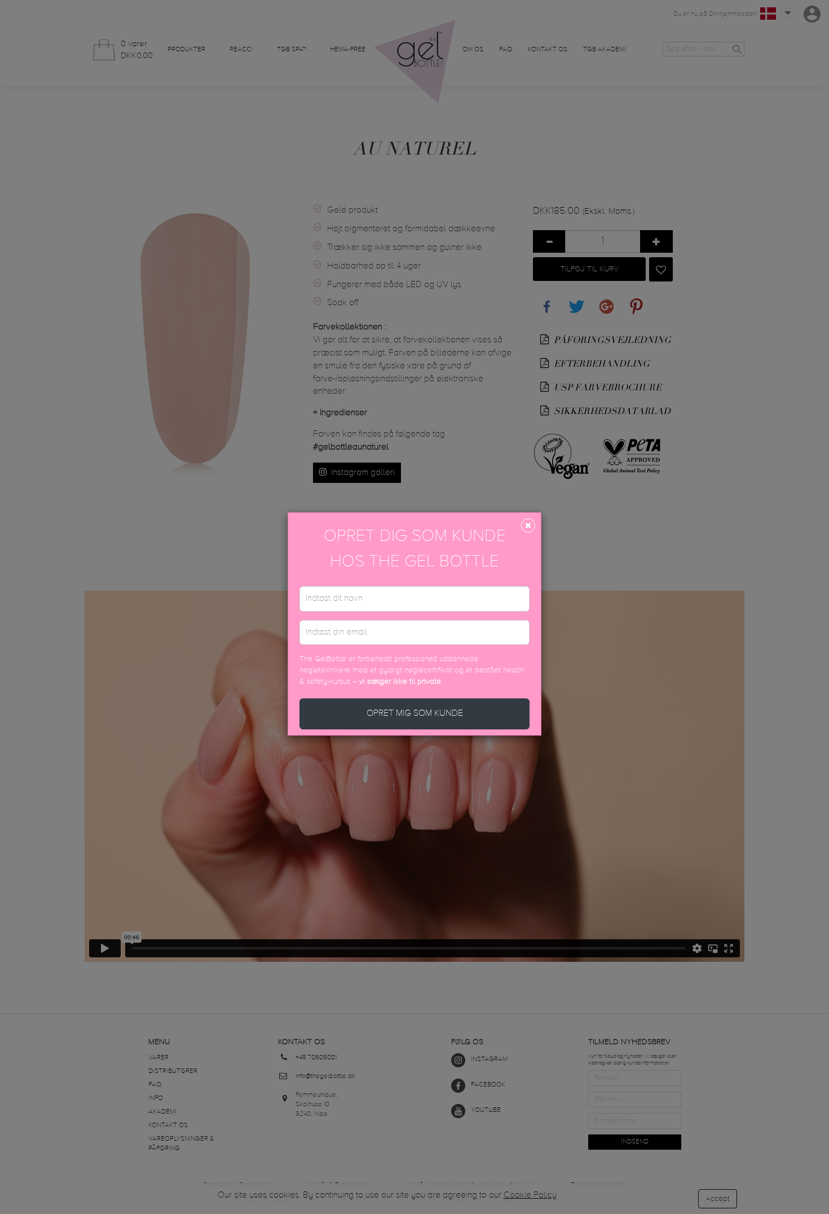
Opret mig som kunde (415, 713)
